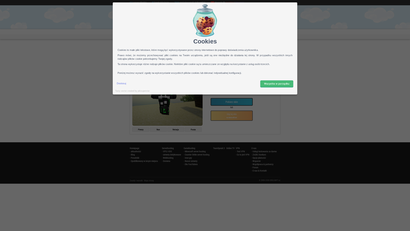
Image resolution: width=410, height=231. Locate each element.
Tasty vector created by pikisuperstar (132, 91)
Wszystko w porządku (277, 83)
